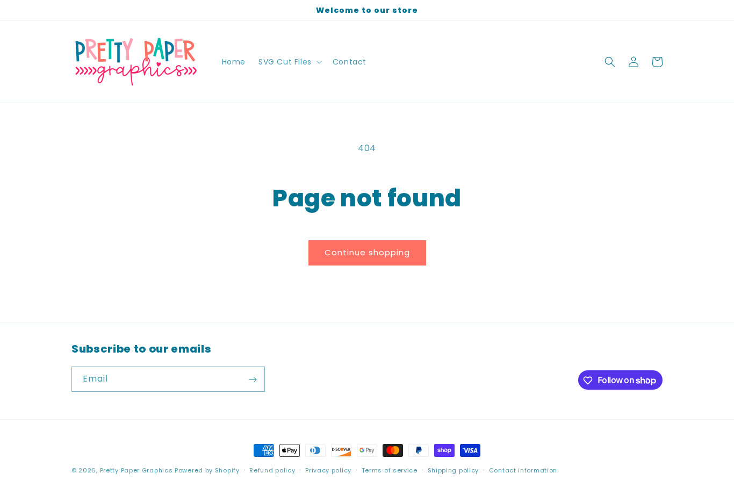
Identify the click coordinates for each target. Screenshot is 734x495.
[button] (289, 62)
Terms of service (390, 469)
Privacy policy (328, 469)
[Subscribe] (252, 379)
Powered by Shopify (207, 470)
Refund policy (272, 469)
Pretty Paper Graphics (136, 470)
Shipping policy (453, 469)
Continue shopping (367, 252)
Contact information (523, 469)
